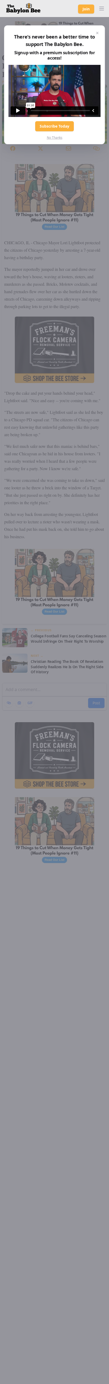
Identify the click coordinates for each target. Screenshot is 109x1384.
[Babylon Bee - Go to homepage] (23, 8)
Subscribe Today (54, 126)
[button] (101, 8)
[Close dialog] (97, 33)
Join (86, 8)
